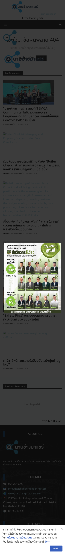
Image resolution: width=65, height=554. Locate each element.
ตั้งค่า (47, 542)
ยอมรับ (56, 548)
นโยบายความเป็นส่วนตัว (19, 538)
